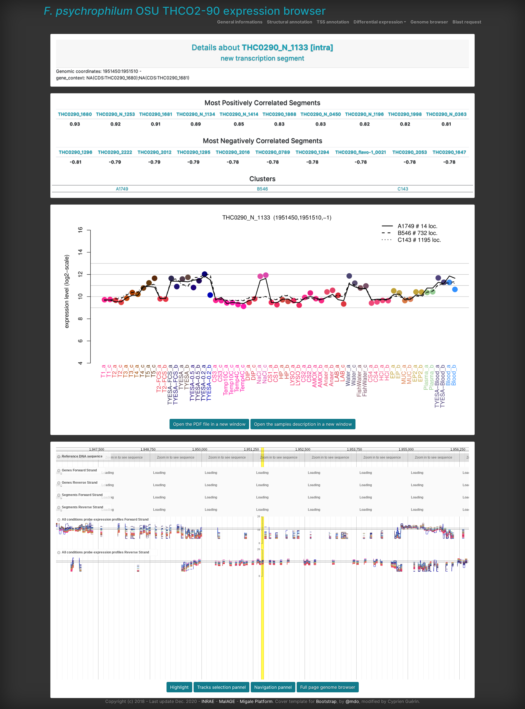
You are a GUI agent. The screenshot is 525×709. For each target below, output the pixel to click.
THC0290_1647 (449, 152)
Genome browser (429, 22)
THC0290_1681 (155, 114)
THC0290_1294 (312, 152)
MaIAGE (227, 701)
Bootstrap (326, 701)
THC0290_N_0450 (321, 114)
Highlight (179, 687)
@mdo (352, 701)
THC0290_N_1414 (239, 114)
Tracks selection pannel (221, 687)
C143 (403, 188)
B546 (262, 188)
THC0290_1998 (405, 114)
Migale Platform (256, 701)
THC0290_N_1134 (195, 114)
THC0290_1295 (193, 152)
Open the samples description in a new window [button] (303, 424)
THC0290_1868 (279, 114)
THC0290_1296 (75, 152)
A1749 (122, 188)
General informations (239, 22)
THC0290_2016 (233, 152)
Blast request (467, 22)
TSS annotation (333, 22)
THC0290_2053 (409, 152)
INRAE (208, 701)
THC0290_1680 (75, 114)
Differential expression (378, 22)
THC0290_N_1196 (364, 114)
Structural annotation (289, 22)
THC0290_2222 (115, 152)
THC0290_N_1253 (115, 114)
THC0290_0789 (272, 152)
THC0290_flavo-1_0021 (360, 152)
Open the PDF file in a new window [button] (209, 424)
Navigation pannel (273, 687)
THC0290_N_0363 (446, 114)
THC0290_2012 (154, 152)
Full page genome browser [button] (327, 687)
